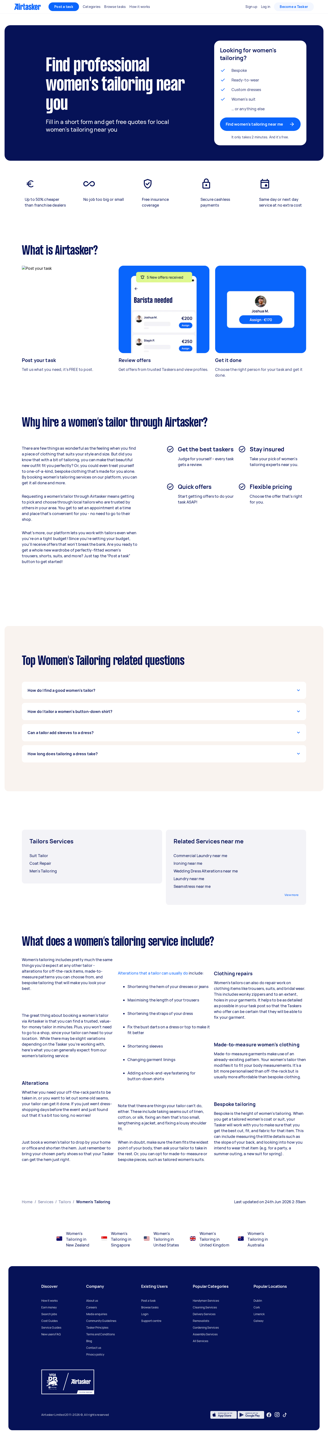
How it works (49, 1301)
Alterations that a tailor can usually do (153, 973)
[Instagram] (277, 1414)
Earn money (49, 1307)
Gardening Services (206, 1327)
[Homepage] (27, 6)
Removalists (201, 1321)
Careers (91, 1307)
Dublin (258, 1301)
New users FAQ (51, 1334)
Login (144, 1314)
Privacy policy (95, 1354)
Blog (89, 1341)
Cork (257, 1307)
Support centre (151, 1321)
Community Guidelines (101, 1321)
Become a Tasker (294, 6)
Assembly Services (205, 1334)
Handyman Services (206, 1301)
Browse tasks (149, 1307)
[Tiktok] (285, 1415)
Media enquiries (96, 1314)
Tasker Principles (97, 1327)
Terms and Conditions (100, 1334)
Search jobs (49, 1314)
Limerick (259, 1314)
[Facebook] (269, 1415)
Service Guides (51, 1327)
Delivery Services (204, 1314)
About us (92, 1301)
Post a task (63, 6)
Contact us (93, 1348)
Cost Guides (49, 1321)
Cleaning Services (205, 1307)
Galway (258, 1321)
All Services (200, 1341)
